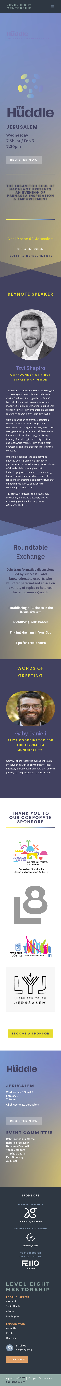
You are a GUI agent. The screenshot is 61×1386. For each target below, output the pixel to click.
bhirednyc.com (30, 1245)
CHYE (22, 1378)
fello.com (30, 1268)
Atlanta (10, 1311)
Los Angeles (12, 1316)
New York (11, 1301)
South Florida (13, 1306)
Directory (11, 1338)
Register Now (24, 160)
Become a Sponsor (30, 1033)
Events (9, 1333)
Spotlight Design (15, 1381)
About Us (11, 1328)
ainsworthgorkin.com (31, 1221)
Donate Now (17, 1359)
